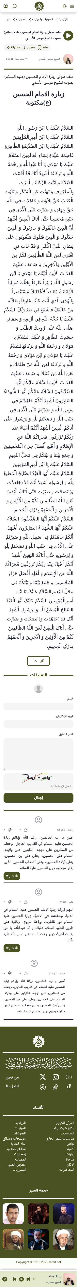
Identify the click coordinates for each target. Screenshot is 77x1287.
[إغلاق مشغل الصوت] (5, 1279)
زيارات (70, 1154)
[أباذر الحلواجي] (13, 1213)
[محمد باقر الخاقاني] (38, 1213)
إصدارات (20, 1154)
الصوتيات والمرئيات (42, 19)
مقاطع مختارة (16, 1149)
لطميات (20, 1159)
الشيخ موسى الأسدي (49, 59)
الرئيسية (63, 19)
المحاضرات (66, 1170)
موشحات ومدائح (14, 1138)
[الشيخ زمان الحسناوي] (13, 1239)
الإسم (70, 699)
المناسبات (67, 1133)
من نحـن (12, 1078)
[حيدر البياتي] (63, 1213)
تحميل (31, 47)
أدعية (70, 1149)
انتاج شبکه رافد (63, 1128)
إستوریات (19, 1170)
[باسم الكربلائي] (38, 1239)
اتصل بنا (12, 1086)
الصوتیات (21, 19)
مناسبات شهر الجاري (59, 1138)
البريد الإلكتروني (64, 716)
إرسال (38, 798)
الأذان (70, 1164)
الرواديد (20, 1123)
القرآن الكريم (65, 1123)
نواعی (70, 1144)
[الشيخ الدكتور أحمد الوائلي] (63, 1239)
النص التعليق (66, 734)
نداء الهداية (18, 1144)
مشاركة (15, 47)
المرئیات (20, 1128)
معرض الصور (17, 1164)
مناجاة (70, 1159)
